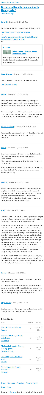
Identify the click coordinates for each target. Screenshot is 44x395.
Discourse (13, 392)
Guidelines (20, 383)
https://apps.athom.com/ (9, 84)
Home (3, 383)
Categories (11, 383)
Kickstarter (7, 47)
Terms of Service (32, 383)
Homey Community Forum (10, 2)
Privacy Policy (6, 387)
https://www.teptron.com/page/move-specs (15, 32)
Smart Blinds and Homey (11, 327)
